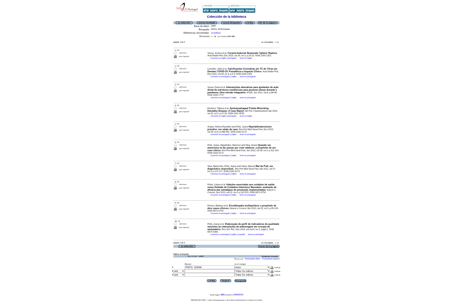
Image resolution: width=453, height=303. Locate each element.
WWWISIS (238, 294)
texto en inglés (246, 58)
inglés (234, 76)
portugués (232, 58)
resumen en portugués (220, 76)
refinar (217, 33)
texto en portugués (248, 76)
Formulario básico (271, 259)
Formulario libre (252, 259)
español (241, 234)
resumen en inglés (218, 58)
